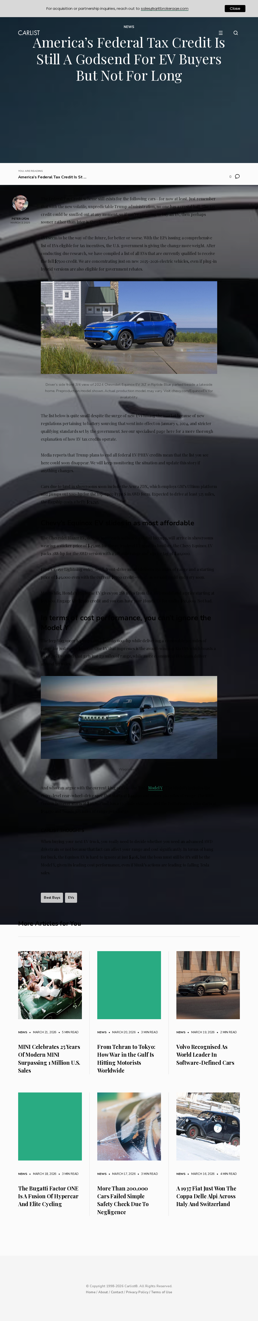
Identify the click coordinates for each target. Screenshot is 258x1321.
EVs (71, 897)
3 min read (147, 1032)
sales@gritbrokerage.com (164, 8)
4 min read (226, 1174)
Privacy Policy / (138, 1292)
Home (90, 1292)
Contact (117, 1292)
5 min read (68, 1032)
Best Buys (52, 897)
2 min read (226, 1032)
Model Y (155, 787)
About (103, 1292)
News (22, 1032)
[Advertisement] (129, 125)
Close (235, 8)
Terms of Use (161, 1292)
